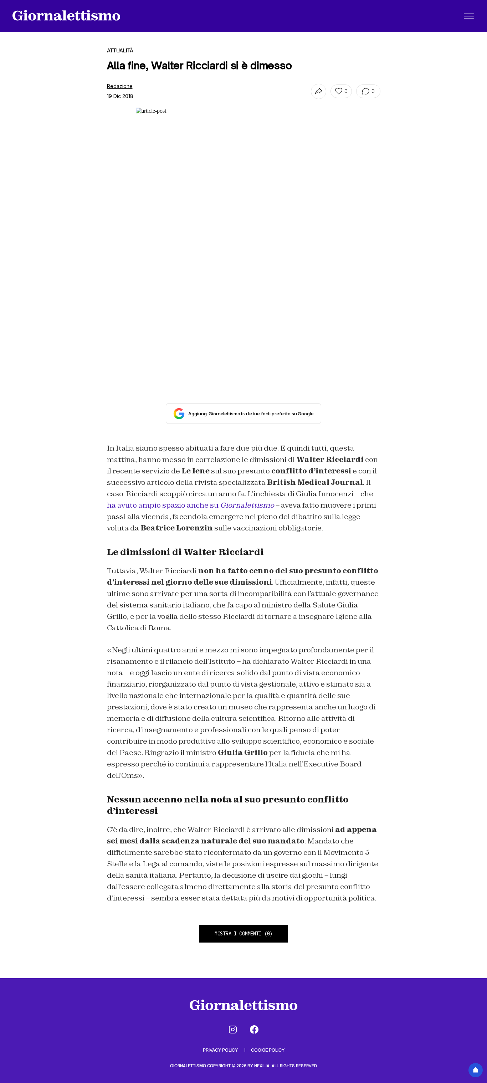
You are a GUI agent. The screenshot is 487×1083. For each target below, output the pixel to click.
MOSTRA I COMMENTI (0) (243, 933)
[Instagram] (233, 1029)
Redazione (120, 86)
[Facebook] (254, 1029)
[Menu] (469, 16)
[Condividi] (318, 91)
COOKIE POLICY (267, 1050)
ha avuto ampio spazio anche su (190, 505)
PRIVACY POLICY (221, 1050)
